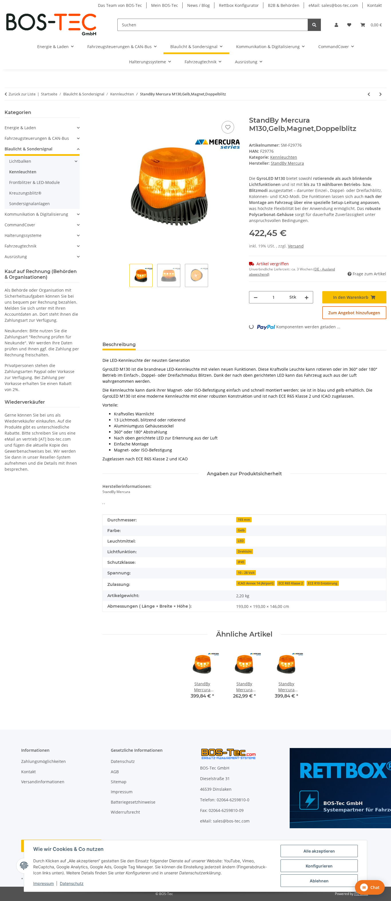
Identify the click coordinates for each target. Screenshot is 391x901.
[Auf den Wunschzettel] (228, 127)
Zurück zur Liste (22, 94)
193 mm (244, 520)
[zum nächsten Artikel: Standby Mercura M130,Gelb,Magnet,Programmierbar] (380, 94)
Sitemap (119, 781)
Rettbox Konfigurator (239, 5)
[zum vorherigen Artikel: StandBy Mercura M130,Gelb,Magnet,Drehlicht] (369, 94)
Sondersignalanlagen (29, 203)
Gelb (241, 530)
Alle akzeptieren (319, 851)
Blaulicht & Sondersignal (28, 149)
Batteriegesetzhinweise (133, 802)
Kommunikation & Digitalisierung (36, 214)
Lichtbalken (20, 161)
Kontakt (374, 5)
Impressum (43, 883)
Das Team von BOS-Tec (120, 5)
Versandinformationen (42, 781)
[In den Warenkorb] (107, 113)
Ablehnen (319, 880)
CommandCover (20, 224)
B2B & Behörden (283, 5)
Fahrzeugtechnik (20, 246)
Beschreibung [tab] (119, 344)
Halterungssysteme (23, 235)
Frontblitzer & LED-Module (34, 182)
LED (241, 541)
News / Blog (198, 5)
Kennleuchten (283, 157)
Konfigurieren (319, 865)
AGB (115, 771)
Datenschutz (72, 883)
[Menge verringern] (255, 297)
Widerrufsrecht (125, 812)
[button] (336, 25)
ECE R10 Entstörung (322, 583)
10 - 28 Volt (246, 573)
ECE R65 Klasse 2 (291, 583)
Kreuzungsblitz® (25, 193)
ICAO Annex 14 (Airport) (255, 583)
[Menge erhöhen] (306, 297)
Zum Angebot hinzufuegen (354, 312)
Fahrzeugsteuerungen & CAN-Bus (37, 138)
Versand (296, 246)
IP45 (241, 562)
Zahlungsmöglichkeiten (43, 761)
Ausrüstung (16, 256)
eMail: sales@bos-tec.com (333, 5)
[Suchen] (314, 25)
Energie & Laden (20, 127)
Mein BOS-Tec (164, 5)
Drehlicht (245, 551)
